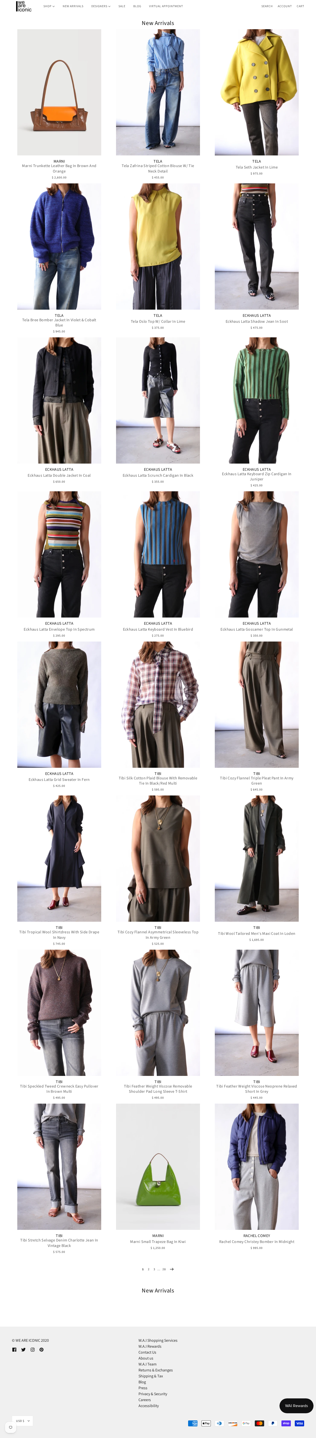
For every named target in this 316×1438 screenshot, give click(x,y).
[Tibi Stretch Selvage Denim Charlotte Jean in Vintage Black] (59, 1167)
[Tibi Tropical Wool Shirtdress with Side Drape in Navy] (59, 858)
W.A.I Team (147, 1364)
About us (145, 1358)
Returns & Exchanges (155, 1370)
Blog (142, 1382)
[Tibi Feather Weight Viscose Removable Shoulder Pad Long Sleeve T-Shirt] (158, 1013)
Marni (59, 161)
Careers (144, 1399)
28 (164, 1269)
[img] (14, 1349)
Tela (158, 161)
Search (267, 6)
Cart (300, 6)
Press (142, 1387)
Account (285, 6)
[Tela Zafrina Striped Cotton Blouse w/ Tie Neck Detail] (158, 92)
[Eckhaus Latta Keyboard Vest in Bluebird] (158, 554)
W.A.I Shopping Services (158, 1340)
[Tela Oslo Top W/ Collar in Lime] (158, 246)
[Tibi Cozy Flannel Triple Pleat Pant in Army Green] (257, 705)
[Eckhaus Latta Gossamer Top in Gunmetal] (257, 554)
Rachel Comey (256, 1236)
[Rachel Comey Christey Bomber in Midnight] (257, 1167)
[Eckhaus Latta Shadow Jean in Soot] (257, 246)
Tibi (158, 773)
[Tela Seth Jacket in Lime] (257, 92)
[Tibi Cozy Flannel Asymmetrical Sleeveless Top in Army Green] (158, 858)
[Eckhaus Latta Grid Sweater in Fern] (59, 705)
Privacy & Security (152, 1393)
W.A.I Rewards (149, 1346)
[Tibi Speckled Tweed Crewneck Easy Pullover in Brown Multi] (59, 1013)
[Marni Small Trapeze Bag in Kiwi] (158, 1167)
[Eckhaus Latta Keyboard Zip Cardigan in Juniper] (257, 400)
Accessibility (148, 1405)
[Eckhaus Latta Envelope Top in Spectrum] (59, 554)
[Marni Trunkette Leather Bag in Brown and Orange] (59, 92)
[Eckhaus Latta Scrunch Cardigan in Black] (158, 400)
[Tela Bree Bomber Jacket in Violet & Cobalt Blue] (59, 246)
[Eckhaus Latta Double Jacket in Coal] (59, 400)
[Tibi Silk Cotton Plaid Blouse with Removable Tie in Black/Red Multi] (158, 705)
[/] (23, 6)
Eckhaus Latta (257, 315)
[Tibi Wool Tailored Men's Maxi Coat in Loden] (257, 858)
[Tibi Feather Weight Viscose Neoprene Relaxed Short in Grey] (257, 1013)
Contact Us (147, 1352)
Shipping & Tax (150, 1376)
